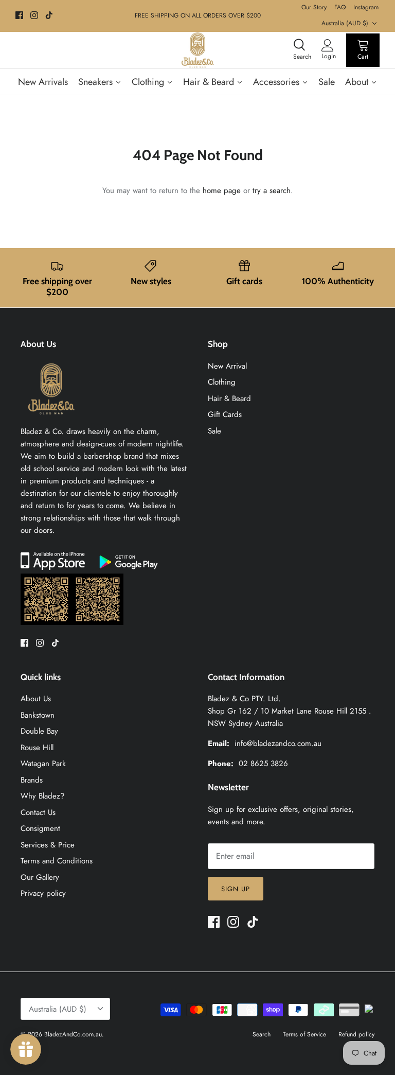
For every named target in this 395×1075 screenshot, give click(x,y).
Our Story (314, 7)
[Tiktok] (49, 15)
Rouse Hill (37, 747)
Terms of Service (304, 1034)
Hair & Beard (229, 398)
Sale (214, 431)
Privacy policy (43, 893)
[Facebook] (19, 15)
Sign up (235, 889)
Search (262, 1034)
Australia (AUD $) (344, 23)
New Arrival (227, 366)
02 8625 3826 (263, 763)
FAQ (340, 7)
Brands (32, 780)
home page (222, 190)
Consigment (40, 828)
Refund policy (356, 1034)
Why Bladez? (42, 796)
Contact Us (38, 812)
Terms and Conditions (57, 860)
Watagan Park (43, 763)
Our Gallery (40, 877)
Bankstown (38, 715)
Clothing (222, 382)
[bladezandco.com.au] (51, 419)
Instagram (366, 7)
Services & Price (48, 845)
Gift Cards (225, 414)
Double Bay (39, 731)
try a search (272, 190)
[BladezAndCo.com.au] (197, 50)
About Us (36, 698)
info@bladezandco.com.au (278, 743)
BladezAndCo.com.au (73, 1034)
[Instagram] (34, 15)
